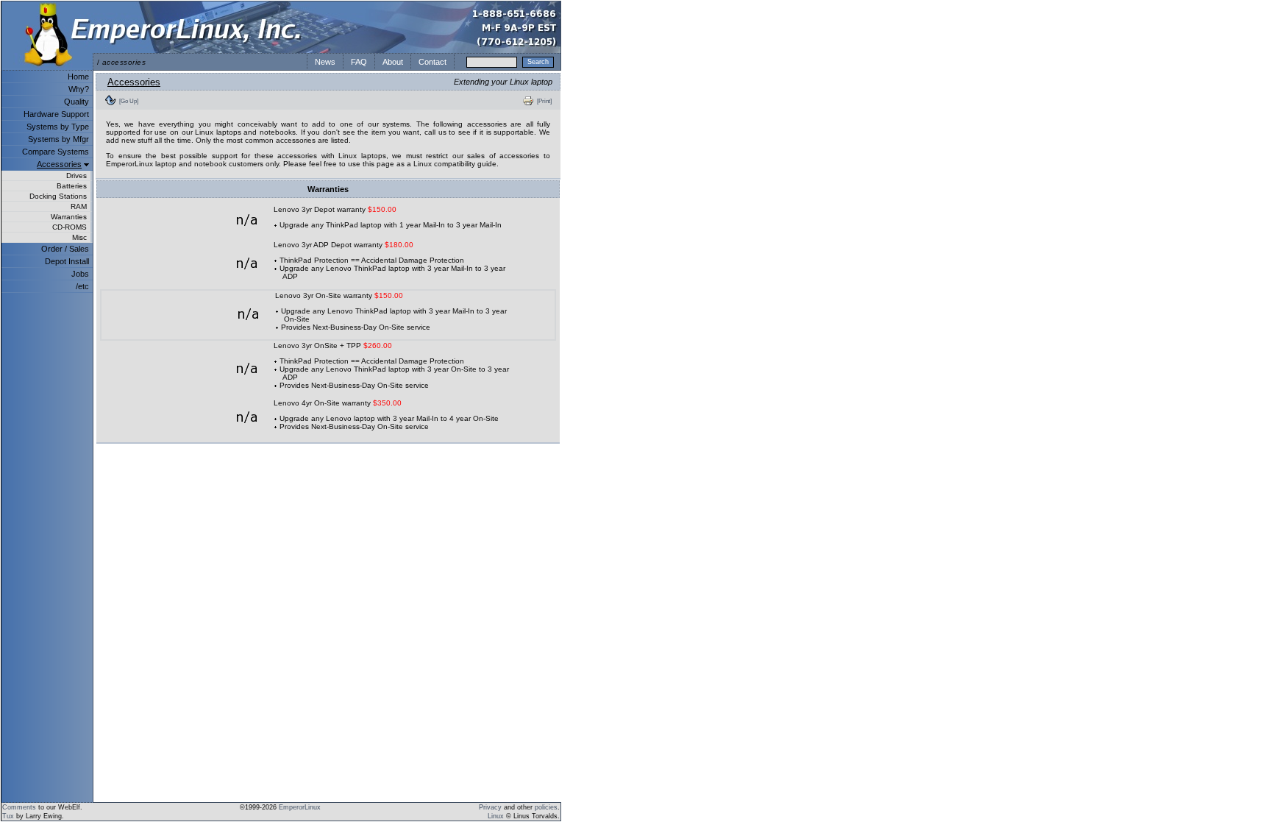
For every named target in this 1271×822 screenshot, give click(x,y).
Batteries (72, 186)
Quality (76, 101)
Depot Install (67, 261)
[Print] (544, 100)
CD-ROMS (69, 227)
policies (546, 807)
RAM (79, 206)
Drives (76, 175)
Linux (496, 816)
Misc (79, 237)
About (392, 61)
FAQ (359, 61)
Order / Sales (65, 248)
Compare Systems (55, 151)
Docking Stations (58, 196)
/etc (82, 286)
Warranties (69, 217)
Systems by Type (57, 126)
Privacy (490, 807)
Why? (78, 89)
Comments (19, 807)
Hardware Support (56, 114)
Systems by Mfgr (58, 139)
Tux (8, 816)
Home (78, 76)
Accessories (59, 164)
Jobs (80, 273)
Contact (432, 61)
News (325, 61)
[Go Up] (128, 100)
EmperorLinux (300, 807)
